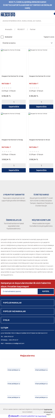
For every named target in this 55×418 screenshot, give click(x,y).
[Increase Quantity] (22, 102)
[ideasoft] (13, 416)
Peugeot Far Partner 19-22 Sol (39, 76)
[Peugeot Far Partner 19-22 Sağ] (14, 62)
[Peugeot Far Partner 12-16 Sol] (41, 125)
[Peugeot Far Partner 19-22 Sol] (41, 62)
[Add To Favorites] (24, 51)
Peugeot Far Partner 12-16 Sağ (12, 140)
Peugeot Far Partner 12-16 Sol (39, 140)
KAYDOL (45, 291)
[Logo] (8, 14)
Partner (33, 29)
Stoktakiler (8, 37)
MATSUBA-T (6, 84)
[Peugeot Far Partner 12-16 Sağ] (14, 125)
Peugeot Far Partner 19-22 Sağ (12, 76)
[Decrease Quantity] (5, 102)
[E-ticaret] (27, 416)
